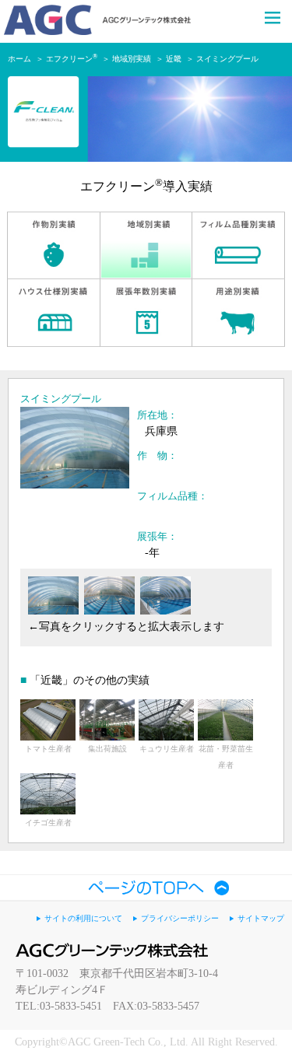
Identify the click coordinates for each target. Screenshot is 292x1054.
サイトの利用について (83, 918)
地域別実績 (131, 58)
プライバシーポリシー (180, 918)
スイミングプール (227, 58)
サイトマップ (260, 918)
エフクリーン (71, 58)
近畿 (173, 58)
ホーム (19, 58)
